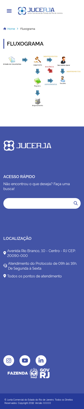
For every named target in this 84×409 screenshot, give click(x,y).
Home (11, 28)
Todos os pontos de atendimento (34, 275)
